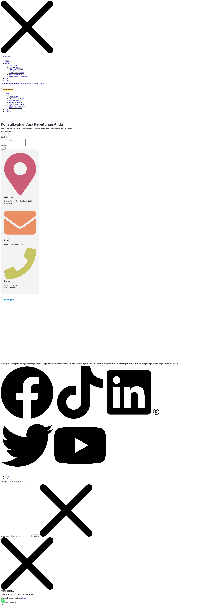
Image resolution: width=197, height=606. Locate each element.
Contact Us (8, 80)
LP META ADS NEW (16, 73)
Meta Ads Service (15, 67)
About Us (8, 62)
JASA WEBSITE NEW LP (18, 76)
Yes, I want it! (23, 598)
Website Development (16, 102)
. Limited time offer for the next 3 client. (22, 83)
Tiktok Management (15, 74)
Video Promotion (14, 71)
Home (7, 60)
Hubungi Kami (6, 56)
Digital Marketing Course (17, 106)
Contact (7, 478)
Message (4, 145)
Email (3, 137)
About (7, 476)
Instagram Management (16, 98)
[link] (27, 418)
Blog (6, 78)
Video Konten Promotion (17, 104)
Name (3, 134)
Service (7, 63)
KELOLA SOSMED (16, 69)
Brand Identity (13, 65)
